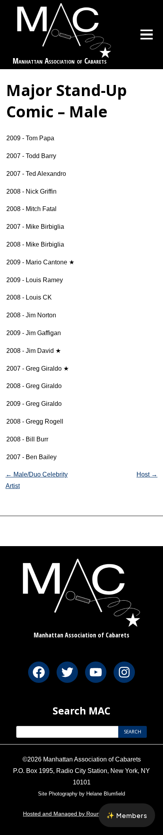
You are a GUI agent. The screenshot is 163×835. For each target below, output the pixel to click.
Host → (146, 474)
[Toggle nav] (147, 34)
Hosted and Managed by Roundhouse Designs (81, 813)
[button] (127, 815)
